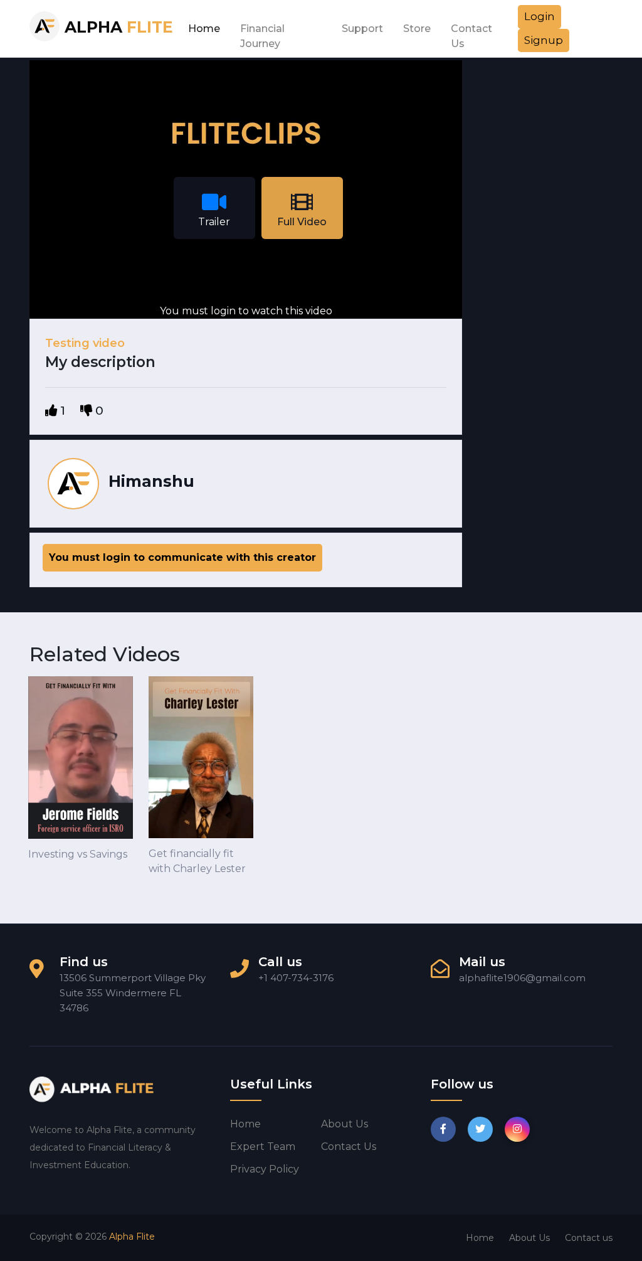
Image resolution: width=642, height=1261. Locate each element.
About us (344, 1124)
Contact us (348, 1146)
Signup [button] (543, 40)
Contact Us (471, 32)
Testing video (85, 343)
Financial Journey (262, 32)
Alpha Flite (132, 1236)
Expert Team (262, 1146)
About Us (529, 1237)
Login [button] (539, 16)
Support (362, 29)
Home (204, 29)
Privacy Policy (264, 1169)
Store (417, 29)
